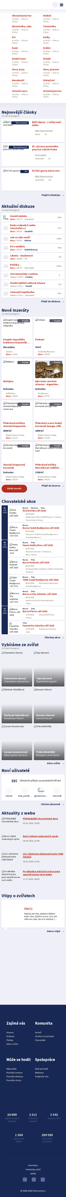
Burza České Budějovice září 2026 (41, 527)
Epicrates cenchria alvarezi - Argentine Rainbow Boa (46, 384)
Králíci (46, 48)
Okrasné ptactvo (21, 15)
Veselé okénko (18, 216)
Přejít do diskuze (50, 301)
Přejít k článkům (51, 195)
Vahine (27, 240)
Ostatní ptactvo (52, 91)
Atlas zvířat (53, 763)
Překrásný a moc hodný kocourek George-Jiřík (48, 425)
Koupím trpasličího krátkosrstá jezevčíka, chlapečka (16, 342)
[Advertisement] (33, 967)
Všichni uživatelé (50, 804)
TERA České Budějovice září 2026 (40, 579)
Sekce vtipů (53, 931)
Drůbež (47, 15)
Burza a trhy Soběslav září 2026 (40, 594)
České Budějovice (46, 351)
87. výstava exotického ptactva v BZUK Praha (45, 148)
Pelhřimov (10, 393)
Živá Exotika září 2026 (34, 510)
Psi (13, 37)
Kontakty (33, 1165)
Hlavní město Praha (14, 435)
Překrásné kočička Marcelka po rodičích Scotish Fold (47, 467)
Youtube (24, 1180)
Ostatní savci (19, 91)
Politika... (15, 264)
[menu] (61, 5)
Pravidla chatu (13, 1080)
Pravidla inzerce (14, 1072)
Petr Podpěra (40, 155)
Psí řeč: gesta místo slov (46, 170)
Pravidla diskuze (14, 1076)
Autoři (38, 1032)
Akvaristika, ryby (21, 26)
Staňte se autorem (44, 1036)
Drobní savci (19, 58)
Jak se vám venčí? (20, 237)
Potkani (39, 339)
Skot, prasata (51, 69)
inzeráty (15, 19)
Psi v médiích (17, 246)
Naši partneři (41, 1068)
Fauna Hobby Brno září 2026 (38, 545)
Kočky (46, 37)
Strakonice (42, 393)
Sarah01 (29, 231)
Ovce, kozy (18, 69)
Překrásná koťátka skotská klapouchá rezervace (14, 426)
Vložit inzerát (14, 488)
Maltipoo (8, 381)
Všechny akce (52, 637)
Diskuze (10, 1036)
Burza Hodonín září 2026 (36, 562)
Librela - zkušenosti (21, 255)
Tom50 (28, 286)
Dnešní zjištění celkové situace (27, 282)
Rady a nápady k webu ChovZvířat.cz (22, 227)
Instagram (33, 1180)
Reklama (39, 1072)
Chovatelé (40, 1040)
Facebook (42, 1180)
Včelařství (49, 80)
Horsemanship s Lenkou (24, 273)
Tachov (8, 351)
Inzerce (10, 1032)
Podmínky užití (33, 1169)
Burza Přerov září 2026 (35, 611)
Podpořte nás (42, 1076)
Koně (15, 48)
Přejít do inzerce (51, 485)
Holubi (47, 58)
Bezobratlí (18, 80)
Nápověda (11, 1068)
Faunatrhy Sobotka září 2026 (38, 625)
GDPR (33, 1173)
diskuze (24, 19)
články (15, 21)
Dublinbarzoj (31, 249)
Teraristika (49, 26)
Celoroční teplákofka (22, 292)
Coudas (29, 277)
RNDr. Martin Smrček (44, 131)
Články (9, 1040)
